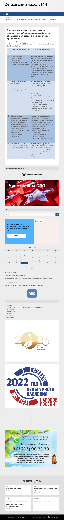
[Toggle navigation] (7, 14)
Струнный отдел (11, 313)
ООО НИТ (44, 517)
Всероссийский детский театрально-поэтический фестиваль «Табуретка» (24, 285)
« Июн (31, 268)
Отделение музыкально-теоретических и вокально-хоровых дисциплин (25, 307)
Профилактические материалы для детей (16, 275)
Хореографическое (10, 315)
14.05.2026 (9, 508)
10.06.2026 (9, 490)
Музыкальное (8, 305)
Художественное (9, 317)
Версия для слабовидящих (34, 174)
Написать (17, 235)
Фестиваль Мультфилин (11, 272)
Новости (8, 486)
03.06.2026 (37, 492)
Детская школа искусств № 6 (26, 4)
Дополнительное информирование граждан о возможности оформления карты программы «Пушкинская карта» (17, 503)
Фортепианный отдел (12, 309)
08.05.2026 (37, 503)
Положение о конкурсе (11, 282)
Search (57, 214)
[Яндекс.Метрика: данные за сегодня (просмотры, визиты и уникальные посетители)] (53, 517)
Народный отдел (11, 311)
